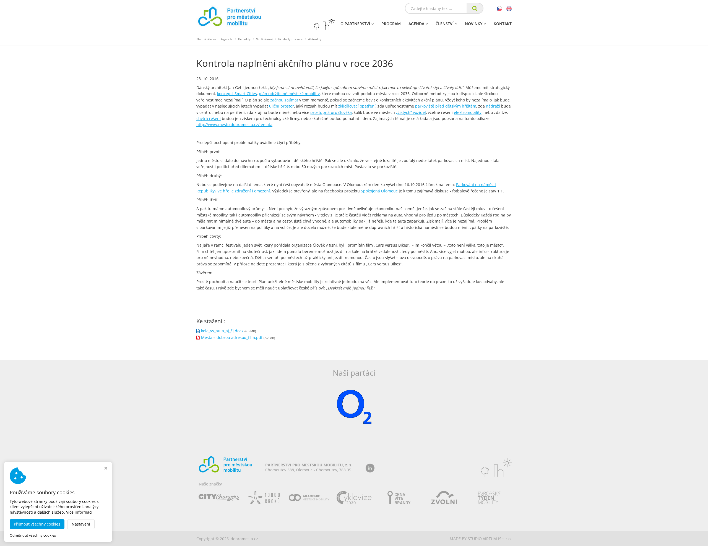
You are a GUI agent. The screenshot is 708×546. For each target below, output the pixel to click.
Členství (445, 23)
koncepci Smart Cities (237, 93)
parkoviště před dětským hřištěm (445, 106)
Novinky (473, 23)
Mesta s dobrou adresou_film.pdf (231, 337)
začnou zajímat (284, 100)
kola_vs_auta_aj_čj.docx (222, 330)
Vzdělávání (264, 39)
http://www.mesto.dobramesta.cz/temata (234, 124)
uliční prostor (281, 106)
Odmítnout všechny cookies (33, 535)
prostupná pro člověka (331, 112)
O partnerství (355, 23)
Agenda (416, 23)
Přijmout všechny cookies (37, 524)
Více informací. (79, 512)
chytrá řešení (208, 118)
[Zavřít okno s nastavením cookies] (105, 469)
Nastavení (81, 524)
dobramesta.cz (244, 538)
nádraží (493, 106)
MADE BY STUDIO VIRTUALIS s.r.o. (481, 538)
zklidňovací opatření (357, 106)
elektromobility (467, 112)
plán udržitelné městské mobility (289, 93)
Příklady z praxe (290, 39)
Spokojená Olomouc (379, 191)
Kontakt (503, 23)
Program (391, 23)
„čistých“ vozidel (411, 112)
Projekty (244, 39)
